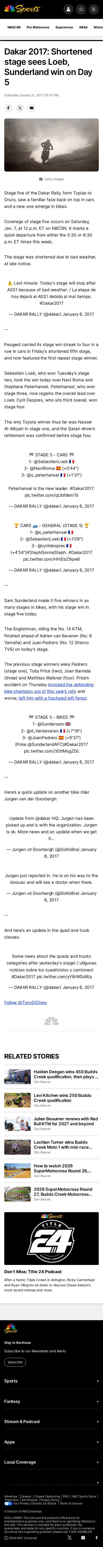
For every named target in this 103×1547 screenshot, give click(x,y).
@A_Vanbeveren (43, 730)
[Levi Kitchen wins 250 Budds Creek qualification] (17, 1100)
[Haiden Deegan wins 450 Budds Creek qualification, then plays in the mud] (17, 1076)
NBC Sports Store (84, 1496)
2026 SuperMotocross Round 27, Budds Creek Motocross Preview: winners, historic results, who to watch (63, 1192)
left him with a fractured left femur (52, 698)
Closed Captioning (47, 1496)
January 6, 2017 (78, 314)
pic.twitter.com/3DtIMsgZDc (51, 751)
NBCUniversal (32, 1511)
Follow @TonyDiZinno (25, 1002)
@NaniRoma (42, 468)
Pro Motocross (38, 27)
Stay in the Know (17, 1343)
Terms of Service (71, 1503)
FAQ (66, 1496)
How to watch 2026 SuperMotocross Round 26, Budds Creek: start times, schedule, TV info (61, 1168)
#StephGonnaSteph (46, 552)
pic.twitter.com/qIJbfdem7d (51, 495)
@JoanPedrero (42, 737)
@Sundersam (51, 723)
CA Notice (49, 1503)
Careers (25, 1496)
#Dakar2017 (52, 303)
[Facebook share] (8, 108)
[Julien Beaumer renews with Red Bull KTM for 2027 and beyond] (17, 1123)
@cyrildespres (51, 545)
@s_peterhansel (43, 475)
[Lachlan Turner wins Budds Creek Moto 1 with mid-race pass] (17, 1147)
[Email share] (32, 108)
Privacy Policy (49, 1500)
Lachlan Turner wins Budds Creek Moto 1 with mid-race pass (61, 1145)
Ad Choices (30, 1500)
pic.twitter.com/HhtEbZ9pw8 (51, 559)
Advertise (11, 1496)
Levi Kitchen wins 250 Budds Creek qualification (62, 1098)
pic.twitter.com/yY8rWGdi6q (64, 976)
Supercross (64, 27)
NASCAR (14, 27)
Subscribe (15, 1362)
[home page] (22, 9)
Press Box (12, 1500)
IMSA (83, 27)
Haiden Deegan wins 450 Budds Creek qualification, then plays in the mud (66, 1074)
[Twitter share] (20, 108)
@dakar (43, 818)
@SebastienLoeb (51, 461)
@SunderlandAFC (45, 744)
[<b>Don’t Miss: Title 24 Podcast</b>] (51, 1238)
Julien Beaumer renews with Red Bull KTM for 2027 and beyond (66, 1121)
